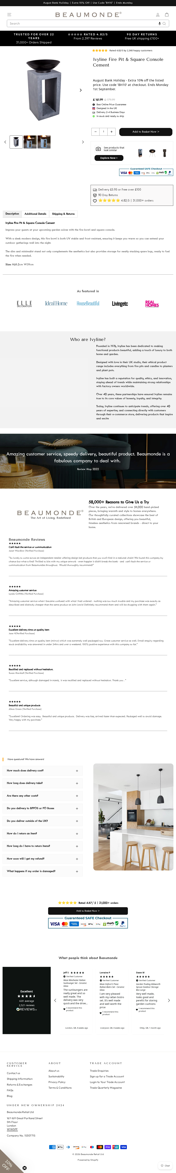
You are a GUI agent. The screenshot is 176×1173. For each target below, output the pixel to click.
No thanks (54, 606)
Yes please (54, 596)
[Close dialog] (151, 542)
